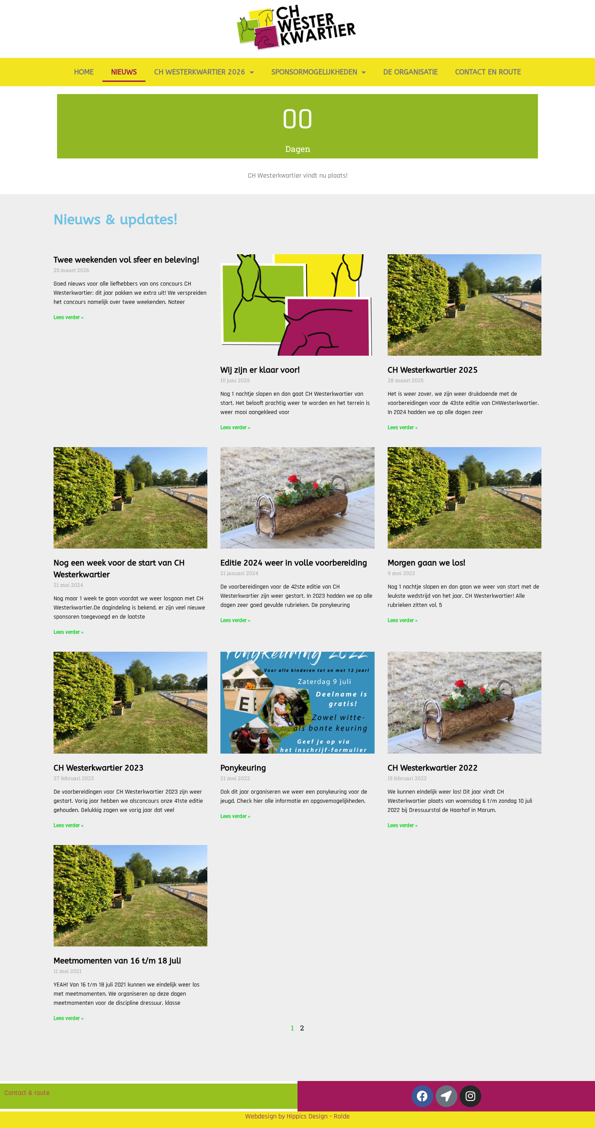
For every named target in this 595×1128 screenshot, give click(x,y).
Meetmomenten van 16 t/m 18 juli (117, 961)
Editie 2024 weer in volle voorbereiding (293, 563)
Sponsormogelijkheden (314, 72)
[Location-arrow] (446, 1096)
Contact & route (27, 1093)
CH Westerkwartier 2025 (433, 370)
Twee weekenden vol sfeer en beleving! (126, 260)
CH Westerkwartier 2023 (99, 768)
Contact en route (488, 72)
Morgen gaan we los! (427, 563)
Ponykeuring (243, 768)
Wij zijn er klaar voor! (260, 370)
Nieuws (124, 72)
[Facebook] (422, 1096)
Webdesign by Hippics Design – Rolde (297, 1116)
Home (84, 72)
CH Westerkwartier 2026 (199, 72)
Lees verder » (69, 317)
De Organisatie (410, 72)
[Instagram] (470, 1096)
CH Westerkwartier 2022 (433, 768)
